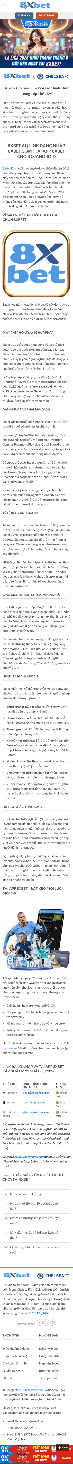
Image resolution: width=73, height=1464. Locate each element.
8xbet (7, 168)
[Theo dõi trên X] (46, 1322)
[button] (5, 6)
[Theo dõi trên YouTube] (53, 1322)
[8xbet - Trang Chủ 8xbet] (36, 6)
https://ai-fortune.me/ (29, 1156)
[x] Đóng (62, 1447)
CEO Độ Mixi (40, 1313)
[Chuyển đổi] (6, 1195)
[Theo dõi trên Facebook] (40, 1322)
